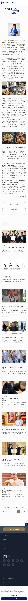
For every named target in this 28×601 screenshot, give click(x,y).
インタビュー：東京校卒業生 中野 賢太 (13, 429)
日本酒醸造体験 (6, 277)
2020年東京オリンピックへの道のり (13, 247)
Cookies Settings (14, 595)
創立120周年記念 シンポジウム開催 (12, 337)
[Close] (26, 588)
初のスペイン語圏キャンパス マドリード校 (13, 368)
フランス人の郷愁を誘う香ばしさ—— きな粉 (13, 491)
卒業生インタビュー (14, 204)
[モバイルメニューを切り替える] (26, 2)
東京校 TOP (14, 209)
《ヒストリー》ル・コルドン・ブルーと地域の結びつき (14, 460)
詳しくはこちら (5, 254)
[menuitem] (19, 2)
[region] (14, 593)
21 (15, 511)
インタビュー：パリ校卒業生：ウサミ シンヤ (13, 307)
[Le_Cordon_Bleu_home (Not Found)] (7, 2)
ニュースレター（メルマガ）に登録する (14, 529)
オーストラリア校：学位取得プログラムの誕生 (14, 399)
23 (21, 511)
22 (18, 511)
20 (12, 511)
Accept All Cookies (14, 598)
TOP (26, 524)
